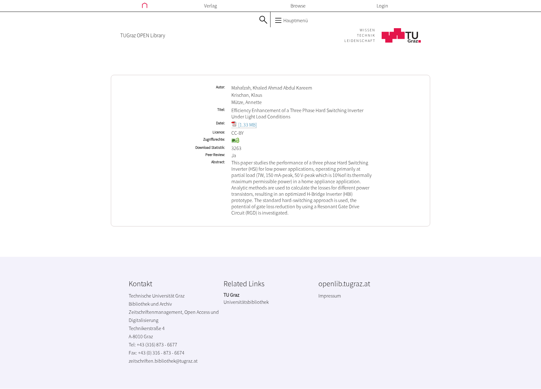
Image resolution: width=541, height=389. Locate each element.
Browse (298, 6)
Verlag (210, 6)
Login (382, 6)
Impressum (329, 296)
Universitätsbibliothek (246, 302)
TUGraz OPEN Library (142, 35)
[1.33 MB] (247, 125)
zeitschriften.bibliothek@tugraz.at (163, 361)
